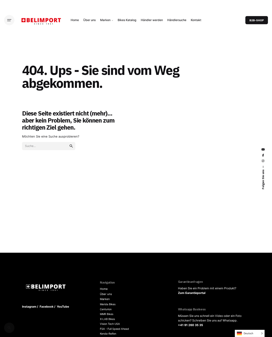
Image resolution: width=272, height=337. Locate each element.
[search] (71, 146)
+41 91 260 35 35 (190, 325)
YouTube (63, 306)
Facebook (46, 306)
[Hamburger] (9, 20)
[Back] (9, 50)
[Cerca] (9, 328)
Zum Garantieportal (191, 293)
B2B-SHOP (256, 20)
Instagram (29, 306)
